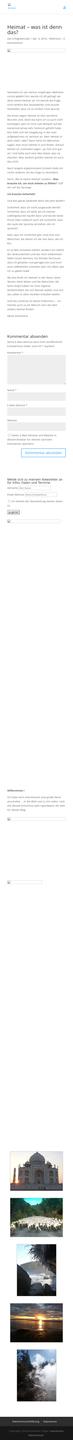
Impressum (50, 1421)
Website (12, 420)
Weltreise (55, 38)
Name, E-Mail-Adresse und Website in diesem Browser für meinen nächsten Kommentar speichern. (32, 439)
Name (11, 390)
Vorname (12, 488)
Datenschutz (36, 1435)
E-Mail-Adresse (17, 405)
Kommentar (15, 352)
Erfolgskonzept (21, 38)
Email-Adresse (15, 494)
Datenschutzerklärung (25, 1421)
